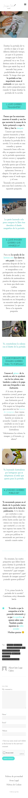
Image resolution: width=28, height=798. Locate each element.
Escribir (23, 647)
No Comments (14, 32)
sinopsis (20, 128)
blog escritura (10, 644)
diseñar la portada (18, 644)
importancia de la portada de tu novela (11, 650)
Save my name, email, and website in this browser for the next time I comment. (14, 743)
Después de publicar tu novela (14, 16)
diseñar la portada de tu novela (14, 647)
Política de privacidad (14, 776)
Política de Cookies (14, 785)
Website (4, 731)
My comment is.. (7, 689)
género (16, 373)
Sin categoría (14, 19)
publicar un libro (6, 656)
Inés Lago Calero (15, 30)
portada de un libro (7, 653)
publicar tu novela (16, 653)
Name (4, 714)
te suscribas (18, 617)
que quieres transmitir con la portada (11, 659)
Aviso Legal (14, 781)
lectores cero (9, 258)
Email (4, 722)
